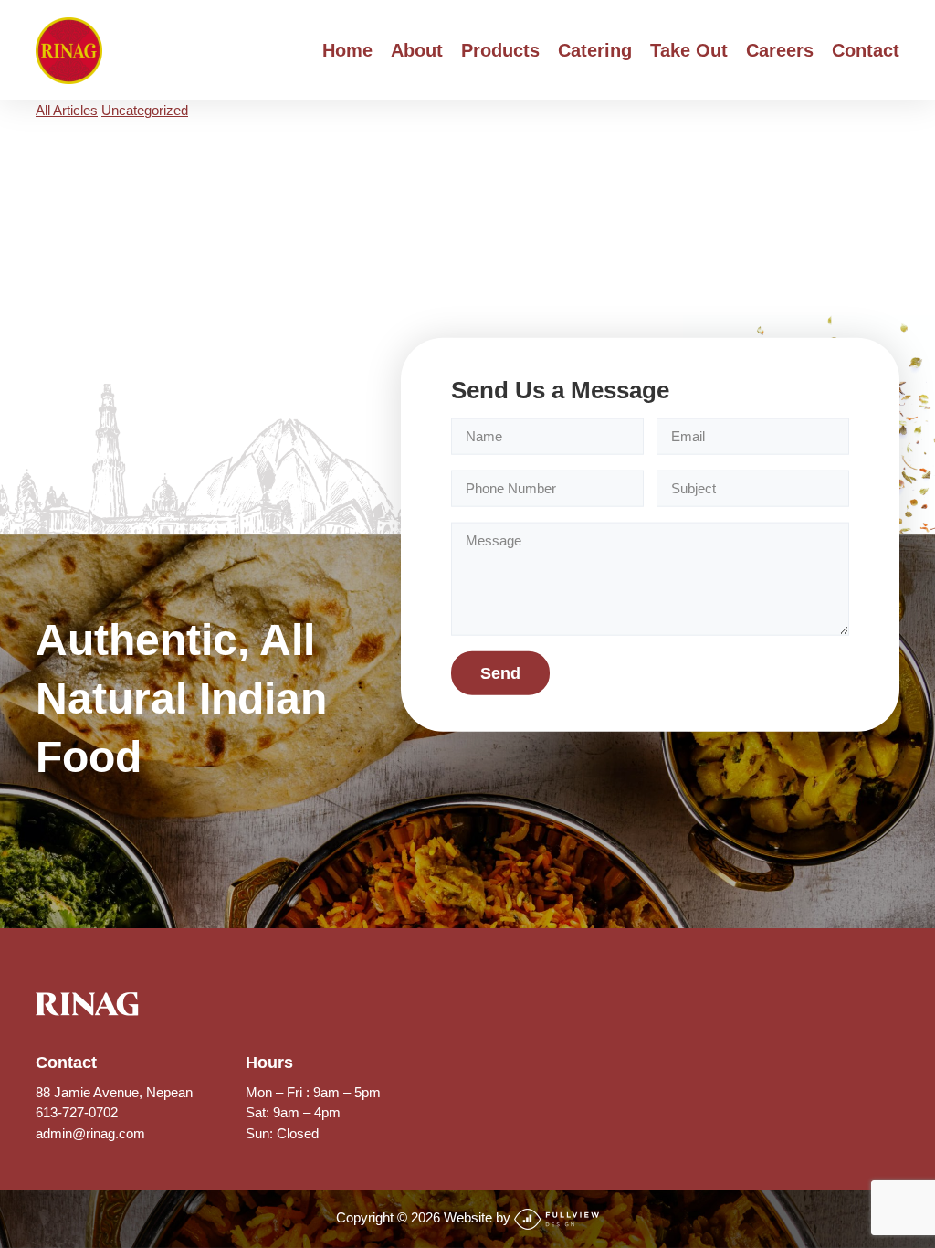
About (417, 50)
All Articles (67, 110)
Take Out (689, 50)
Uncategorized (144, 110)
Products (500, 50)
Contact (865, 50)
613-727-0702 (77, 1112)
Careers (780, 50)
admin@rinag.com (90, 1133)
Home (347, 50)
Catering (595, 50)
